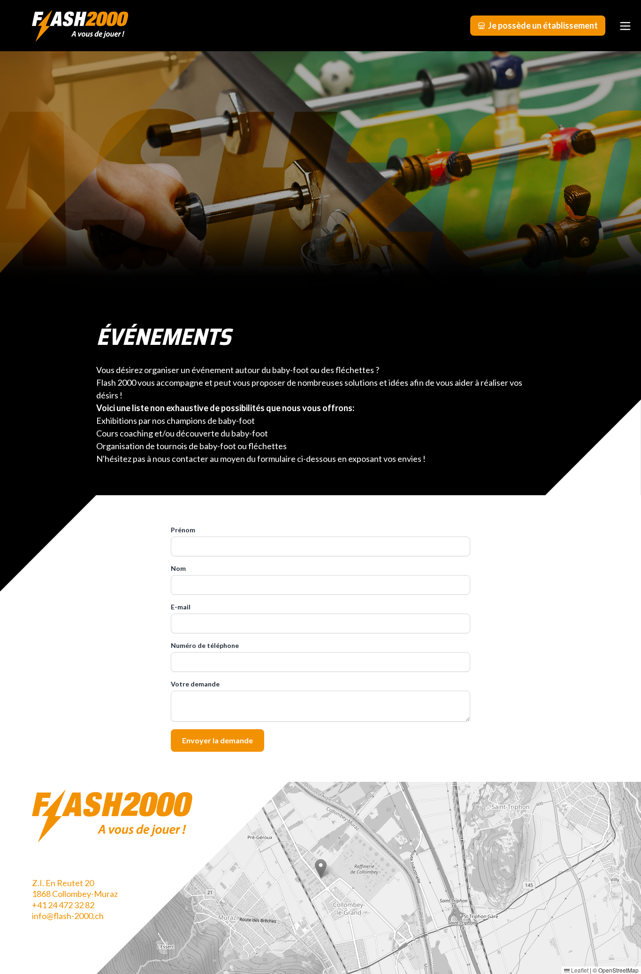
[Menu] (625, 25)
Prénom (183, 530)
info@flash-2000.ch (68, 916)
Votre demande (195, 684)
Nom (178, 568)
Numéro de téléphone (205, 645)
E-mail (181, 607)
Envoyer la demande (217, 740)
